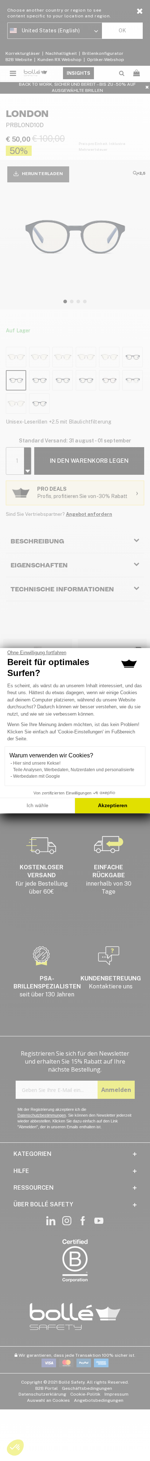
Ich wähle (37, 805)
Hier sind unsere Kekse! (36, 763)
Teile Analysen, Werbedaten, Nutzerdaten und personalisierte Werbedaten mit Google (73, 773)
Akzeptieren (112, 805)
